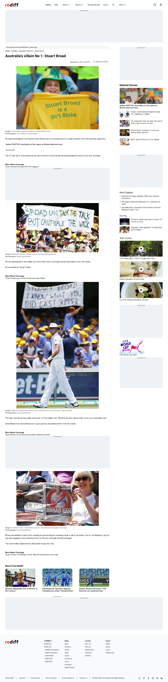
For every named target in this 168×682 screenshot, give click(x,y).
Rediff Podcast (70, 667)
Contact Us (83, 678)
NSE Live (88, 647)
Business (68, 647)
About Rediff (9, 678)
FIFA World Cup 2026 (128, 355)
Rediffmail (47, 644)
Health (108, 644)
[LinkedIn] (162, 678)
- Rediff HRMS (48, 656)
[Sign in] (161, 5)
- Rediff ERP (48, 662)
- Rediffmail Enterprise (51, 650)
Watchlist (88, 653)
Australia (20, 167)
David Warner (10, 435)
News (65, 5)
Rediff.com (101, 678)
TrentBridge (21, 555)
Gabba (42, 278)
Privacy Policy (35, 678)
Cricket (14, 51)
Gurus (105, 5)
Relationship (110, 653)
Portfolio (88, 656)
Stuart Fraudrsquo (12, 278)
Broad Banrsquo (43, 555)
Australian (31, 435)
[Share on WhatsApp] (140, 678)
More (121, 5)
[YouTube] (157, 678)
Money (78, 5)
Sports (67, 653)
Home (48, 5)
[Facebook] (148, 678)
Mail (56, 5)
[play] (141, 248)
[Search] (155, 5)
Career (108, 650)
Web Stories (126, 238)
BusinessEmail (94, 5)
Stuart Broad (10, 167)
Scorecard (10, 150)
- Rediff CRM (48, 659)
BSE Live (88, 644)
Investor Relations (68, 678)
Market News (89, 650)
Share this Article (102, 62)
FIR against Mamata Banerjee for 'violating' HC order (141, 203)
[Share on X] (144, 678)
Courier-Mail (31, 555)
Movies (67, 650)
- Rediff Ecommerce (50, 653)
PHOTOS (27, 167)
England (34, 167)
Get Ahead (68, 659)
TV (113, 5)
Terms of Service (51, 678)
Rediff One (47, 647)
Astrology (68, 664)
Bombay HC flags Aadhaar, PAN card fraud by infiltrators (140, 197)
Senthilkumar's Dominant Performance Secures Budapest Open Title (141, 208)
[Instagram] (153, 678)
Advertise (22, 678)
